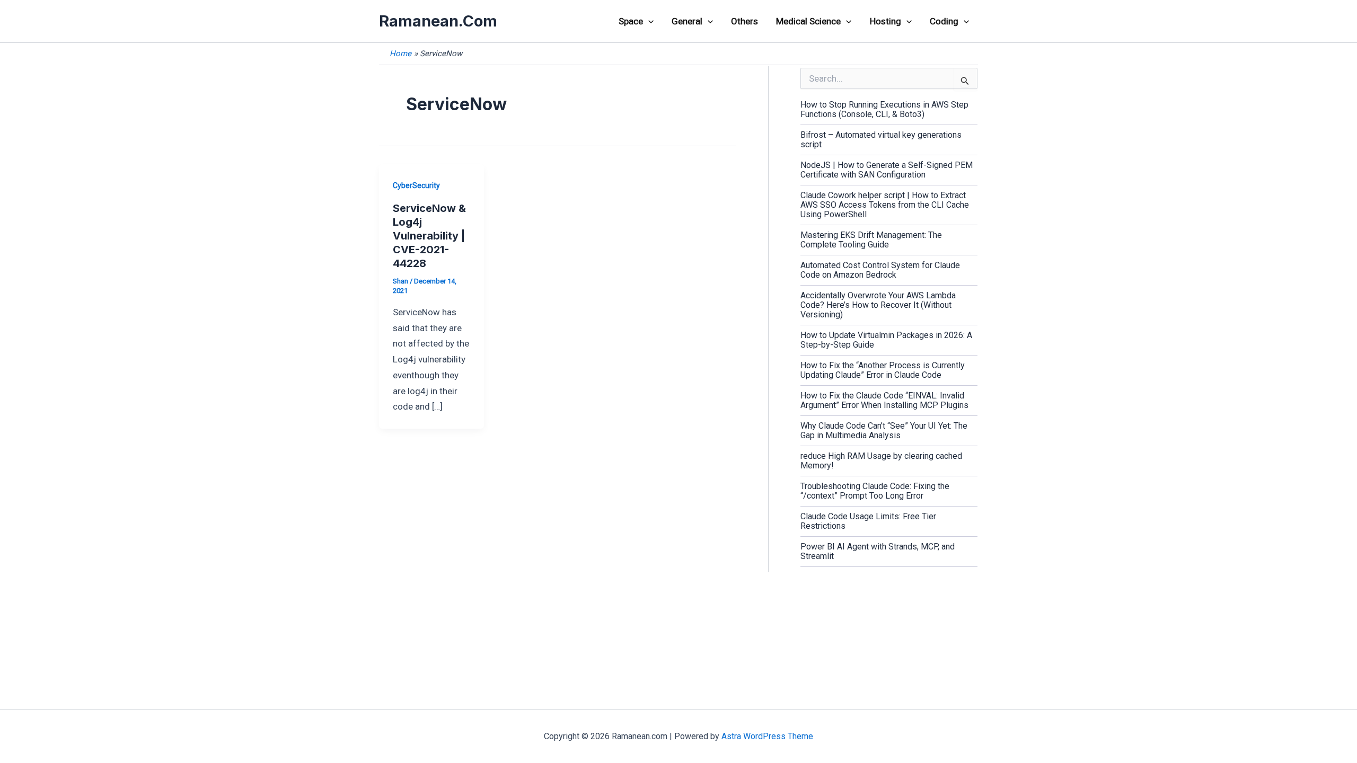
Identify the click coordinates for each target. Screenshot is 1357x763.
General (687, 21)
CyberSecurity (416, 185)
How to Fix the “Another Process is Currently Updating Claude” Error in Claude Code (882, 370)
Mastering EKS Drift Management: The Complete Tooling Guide (871, 240)
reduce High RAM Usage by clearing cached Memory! (881, 461)
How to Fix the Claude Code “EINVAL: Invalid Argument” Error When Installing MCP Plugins (884, 400)
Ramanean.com (438, 21)
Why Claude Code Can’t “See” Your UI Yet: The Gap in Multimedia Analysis (883, 430)
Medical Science (808, 21)
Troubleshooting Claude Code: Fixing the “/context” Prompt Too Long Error (874, 491)
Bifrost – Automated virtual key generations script (881, 139)
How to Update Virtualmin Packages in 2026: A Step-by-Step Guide (886, 340)
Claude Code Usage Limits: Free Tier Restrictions (868, 521)
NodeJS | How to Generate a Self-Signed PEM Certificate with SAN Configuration (886, 170)
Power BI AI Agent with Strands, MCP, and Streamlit (877, 551)
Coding (944, 21)
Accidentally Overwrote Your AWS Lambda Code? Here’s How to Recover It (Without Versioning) (878, 305)
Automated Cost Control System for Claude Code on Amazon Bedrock (880, 270)
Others (744, 21)
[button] (648, 21)
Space (631, 21)
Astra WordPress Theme (767, 736)
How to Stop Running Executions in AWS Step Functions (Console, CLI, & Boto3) (884, 109)
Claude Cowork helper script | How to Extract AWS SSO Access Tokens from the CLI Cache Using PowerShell (884, 204)
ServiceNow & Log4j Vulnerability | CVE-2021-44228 (429, 236)
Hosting (885, 21)
